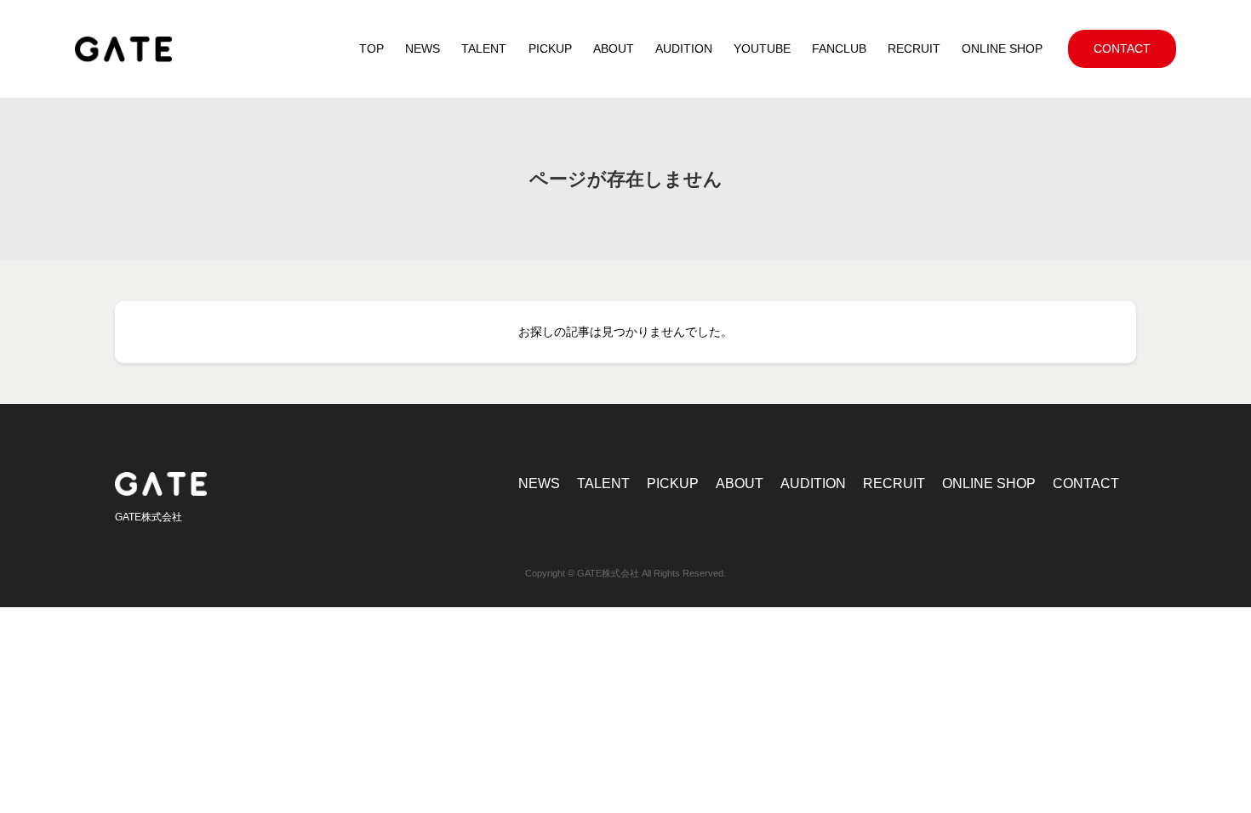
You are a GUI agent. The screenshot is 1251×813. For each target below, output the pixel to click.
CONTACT (1086, 483)
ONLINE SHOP (989, 483)
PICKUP (673, 483)
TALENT (603, 483)
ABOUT (739, 483)
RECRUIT (894, 483)
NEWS (539, 483)
